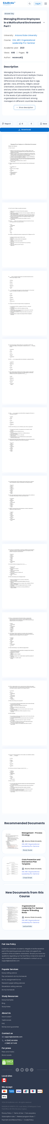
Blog (3, 1003)
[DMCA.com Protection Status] (24, 1062)
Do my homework (8, 990)
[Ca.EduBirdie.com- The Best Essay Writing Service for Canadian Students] (4, 1081)
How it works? (6, 1017)
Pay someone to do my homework (14, 976)
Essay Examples (7, 1000)
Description (11, 66)
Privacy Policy (7, 1113)
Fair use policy (30, 1113)
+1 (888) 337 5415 (11, 1043)
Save (45, 124)
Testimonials (6, 1020)
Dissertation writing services (12, 986)
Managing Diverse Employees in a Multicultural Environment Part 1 (22, 22)
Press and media (8, 1052)
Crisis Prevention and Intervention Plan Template (31, 861)
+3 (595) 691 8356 (11, 1040)
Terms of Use (18, 1113)
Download (26, 129)
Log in (37, 3)
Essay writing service (9, 973)
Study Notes (6, 1007)
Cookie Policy (29, 1120)
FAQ (3, 1023)
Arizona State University (26, 35)
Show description (26, 107)
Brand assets (7, 1055)
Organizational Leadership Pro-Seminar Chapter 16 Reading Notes (32, 909)
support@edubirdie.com (11, 961)
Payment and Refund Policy (12, 1120)
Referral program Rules (25, 1116)
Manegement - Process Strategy (32, 834)
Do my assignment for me (11, 980)
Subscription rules (8, 1116)
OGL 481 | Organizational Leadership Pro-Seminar (23, 41)
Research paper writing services (13, 983)
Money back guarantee (10, 1027)
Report (8, 124)
